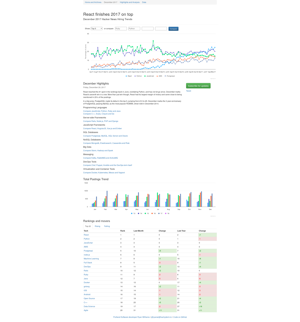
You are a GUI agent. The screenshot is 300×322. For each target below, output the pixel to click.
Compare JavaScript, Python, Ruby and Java (101, 111)
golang (87, 286)
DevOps (87, 266)
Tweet (188, 90)
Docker (87, 282)
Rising (97, 226)
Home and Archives (93, 2)
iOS (85, 290)
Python (87, 238)
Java (86, 278)
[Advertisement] (193, 15)
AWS (86, 246)
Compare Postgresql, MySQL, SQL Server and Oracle (105, 135)
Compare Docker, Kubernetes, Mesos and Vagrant (104, 172)
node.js (87, 254)
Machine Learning (91, 258)
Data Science (89, 306)
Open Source (89, 298)
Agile (86, 310)
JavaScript (88, 242)
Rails (86, 270)
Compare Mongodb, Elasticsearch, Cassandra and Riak (106, 143)
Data (144, 2)
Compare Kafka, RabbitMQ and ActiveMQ (100, 157)
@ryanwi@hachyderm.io (161, 317)
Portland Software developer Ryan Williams (131, 317)
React (86, 234)
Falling (107, 226)
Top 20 (88, 226)
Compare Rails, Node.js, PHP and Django (100, 121)
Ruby (86, 274)
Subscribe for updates (198, 85)
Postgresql (88, 250)
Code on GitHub (180, 317)
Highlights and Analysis (130, 2)
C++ (85, 302)
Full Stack (88, 262)
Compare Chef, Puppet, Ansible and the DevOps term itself (107, 165)
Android (87, 294)
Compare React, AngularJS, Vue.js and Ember (102, 128)
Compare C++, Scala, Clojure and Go (98, 113)
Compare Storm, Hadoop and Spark (98, 150)
